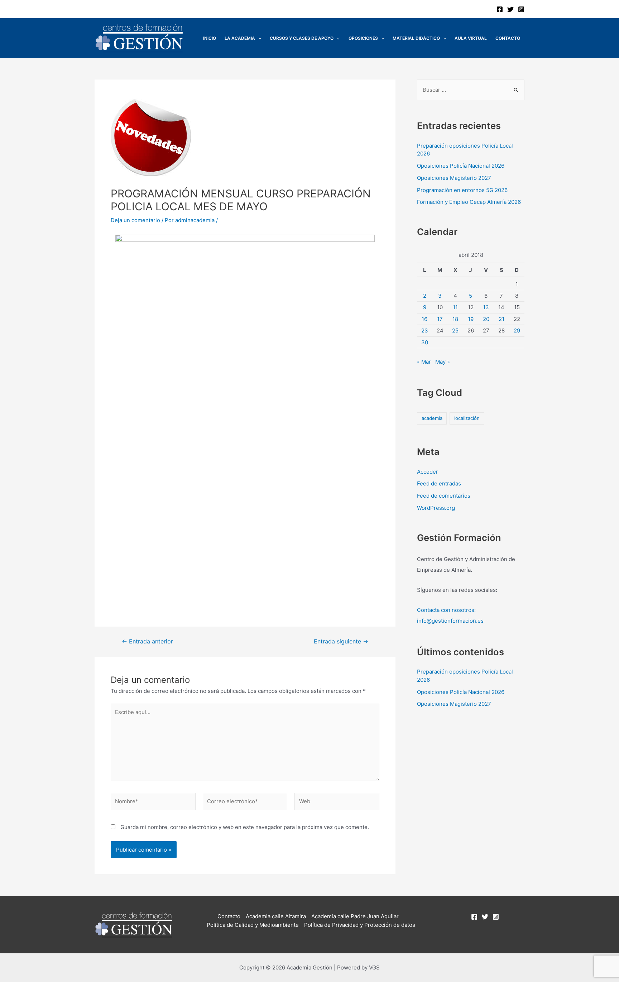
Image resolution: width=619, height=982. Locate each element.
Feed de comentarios (443, 495)
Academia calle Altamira (276, 916)
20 (486, 319)
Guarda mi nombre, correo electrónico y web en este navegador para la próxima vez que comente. (244, 827)
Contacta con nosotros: (446, 610)
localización (467, 418)
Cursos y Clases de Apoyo (302, 38)
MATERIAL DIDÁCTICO (416, 38)
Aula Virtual (471, 38)
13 (486, 307)
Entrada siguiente (341, 642)
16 (424, 319)
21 (501, 319)
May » (442, 361)
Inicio (209, 38)
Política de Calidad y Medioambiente (253, 924)
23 (424, 330)
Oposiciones (363, 38)
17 (440, 319)
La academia (240, 38)
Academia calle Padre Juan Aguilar (355, 916)
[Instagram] (521, 9)
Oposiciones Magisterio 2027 (454, 177)
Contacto (507, 38)
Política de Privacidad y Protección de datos (359, 924)
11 (455, 307)
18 (455, 319)
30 (424, 342)
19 (471, 319)
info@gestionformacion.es (450, 620)
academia (432, 418)
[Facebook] (499, 9)
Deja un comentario (135, 220)
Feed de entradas (439, 483)
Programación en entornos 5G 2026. (463, 190)
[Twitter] (510, 9)
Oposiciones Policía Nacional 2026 (460, 165)
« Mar (424, 361)
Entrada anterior (147, 642)
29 (517, 330)
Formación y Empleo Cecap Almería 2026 (469, 201)
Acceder (427, 471)
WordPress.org (436, 507)
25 (455, 330)
